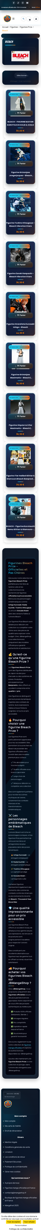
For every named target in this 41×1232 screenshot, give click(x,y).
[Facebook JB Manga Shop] (13, 3)
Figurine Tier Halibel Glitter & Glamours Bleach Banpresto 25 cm (20, 477)
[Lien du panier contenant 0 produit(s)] (28, 18)
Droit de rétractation (13, 1131)
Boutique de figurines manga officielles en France (21, 1199)
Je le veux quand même (25, 94)
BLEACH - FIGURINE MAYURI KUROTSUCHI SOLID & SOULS (20, 123)
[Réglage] (36, 18)
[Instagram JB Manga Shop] (22, 3)
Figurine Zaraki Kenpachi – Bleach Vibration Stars (20, 275)
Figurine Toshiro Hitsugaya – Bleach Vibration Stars (20, 224)
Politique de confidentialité (16, 1166)
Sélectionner (22, 75)
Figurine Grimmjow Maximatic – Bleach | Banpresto (20, 376)
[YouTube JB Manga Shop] (27, 3)
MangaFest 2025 (12, 1205)
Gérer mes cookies (12, 1171)
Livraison (9, 1152)
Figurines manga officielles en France (20, 1188)
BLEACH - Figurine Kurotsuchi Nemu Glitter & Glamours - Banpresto (20, 528)
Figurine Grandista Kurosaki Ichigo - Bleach (20, 325)
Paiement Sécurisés (13, 1161)
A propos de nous (12, 1183)
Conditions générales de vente (17, 1147)
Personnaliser (21, 1225)
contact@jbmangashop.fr (15, 1192)
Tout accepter (13, 1222)
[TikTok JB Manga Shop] (18, 3)
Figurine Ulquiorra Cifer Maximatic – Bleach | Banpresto (20, 427)
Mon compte (10, 1121)
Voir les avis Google (10, 1096)
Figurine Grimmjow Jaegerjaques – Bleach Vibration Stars (20, 174)
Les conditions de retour (15, 1157)
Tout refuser (29, 1222)
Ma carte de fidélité (13, 1126)
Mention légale (11, 1142)
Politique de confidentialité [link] (21, 1229)
